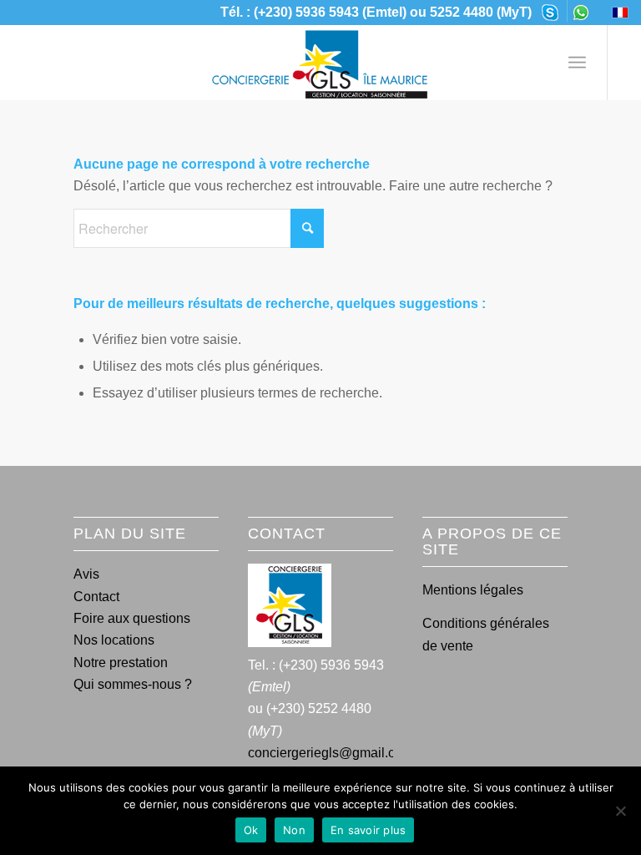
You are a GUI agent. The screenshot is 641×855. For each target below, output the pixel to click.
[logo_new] (320, 62)
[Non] (620, 810)
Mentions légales (472, 590)
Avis (86, 574)
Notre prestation (120, 662)
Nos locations (113, 640)
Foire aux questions (131, 618)
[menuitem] (550, 11)
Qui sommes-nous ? (132, 684)
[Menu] (577, 62)
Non (294, 830)
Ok (251, 830)
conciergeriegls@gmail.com (330, 753)
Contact (96, 596)
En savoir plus (368, 830)
